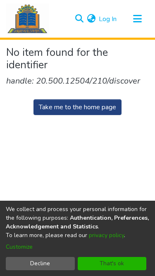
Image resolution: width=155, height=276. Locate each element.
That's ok (112, 263)
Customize (19, 247)
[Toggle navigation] (137, 19)
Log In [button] (108, 19)
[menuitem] (91, 19)
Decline (40, 263)
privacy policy (106, 235)
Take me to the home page (77, 107)
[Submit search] (79, 19)
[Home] (27, 18)
